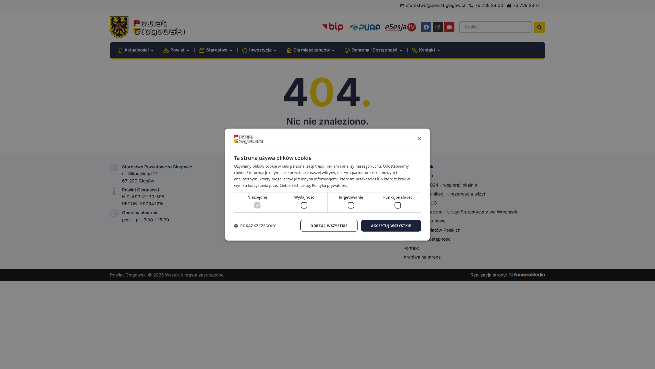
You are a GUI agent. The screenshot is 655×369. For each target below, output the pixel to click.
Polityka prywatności (330, 185)
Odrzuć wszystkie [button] (328, 225)
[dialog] (327, 185)
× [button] (419, 138)
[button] (255, 226)
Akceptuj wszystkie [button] (391, 225)
